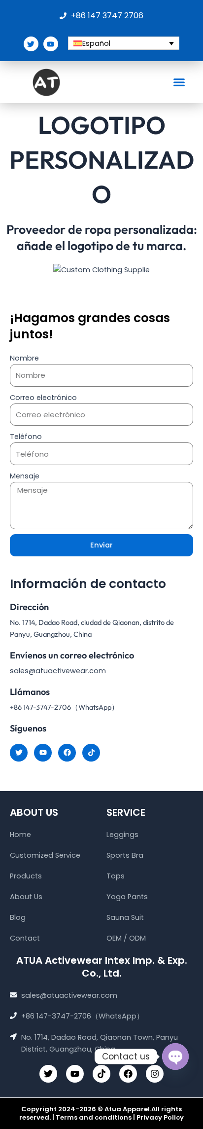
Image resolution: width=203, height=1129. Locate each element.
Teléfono (26, 436)
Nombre (24, 358)
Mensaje (24, 476)
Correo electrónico (43, 397)
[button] (179, 82)
